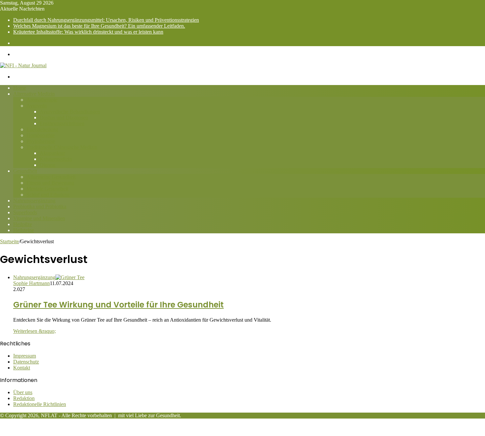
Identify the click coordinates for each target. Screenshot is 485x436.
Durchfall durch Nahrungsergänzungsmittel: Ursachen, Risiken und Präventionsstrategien (106, 20)
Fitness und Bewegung (50, 183)
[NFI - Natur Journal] (23, 65)
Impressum (24, 356)
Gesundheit (25, 171)
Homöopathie (40, 135)
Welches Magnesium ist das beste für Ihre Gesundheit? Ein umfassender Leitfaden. (99, 26)
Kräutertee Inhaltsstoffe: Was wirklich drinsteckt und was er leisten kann (88, 32)
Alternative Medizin (34, 94)
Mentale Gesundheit (47, 188)
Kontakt (21, 367)
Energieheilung (42, 129)
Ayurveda (36, 105)
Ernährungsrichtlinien (62, 123)
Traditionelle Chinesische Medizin (61, 147)
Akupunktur (52, 153)
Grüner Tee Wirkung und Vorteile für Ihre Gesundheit (118, 304)
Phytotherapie (40, 141)
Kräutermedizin (56, 159)
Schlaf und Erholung (48, 194)
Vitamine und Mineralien (39, 218)
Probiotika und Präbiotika (39, 206)
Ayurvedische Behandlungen (70, 111)
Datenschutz (26, 361)
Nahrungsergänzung (34, 200)
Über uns (22, 392)
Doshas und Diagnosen (64, 117)
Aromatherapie (41, 99)
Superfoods (25, 212)
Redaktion (24, 398)
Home (19, 88)
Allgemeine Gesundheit (51, 177)
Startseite (9, 241)
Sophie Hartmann (31, 283)
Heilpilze (22, 224)
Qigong (47, 165)
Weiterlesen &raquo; (34, 331)
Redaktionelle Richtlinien (39, 404)
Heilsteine (23, 230)
